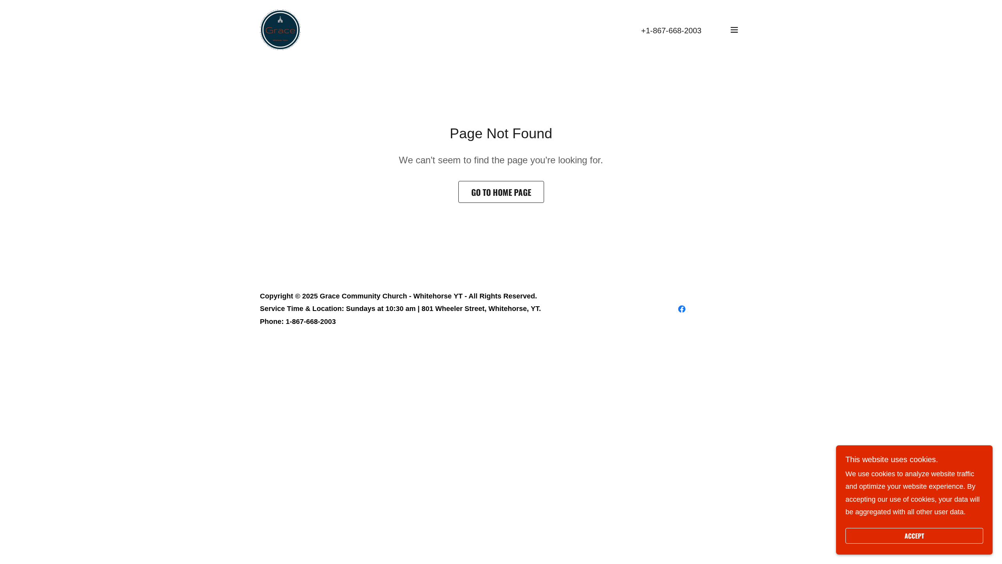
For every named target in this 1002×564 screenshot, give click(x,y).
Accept (914, 535)
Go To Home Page (501, 192)
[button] (734, 30)
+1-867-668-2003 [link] (671, 30)
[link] (280, 29)
